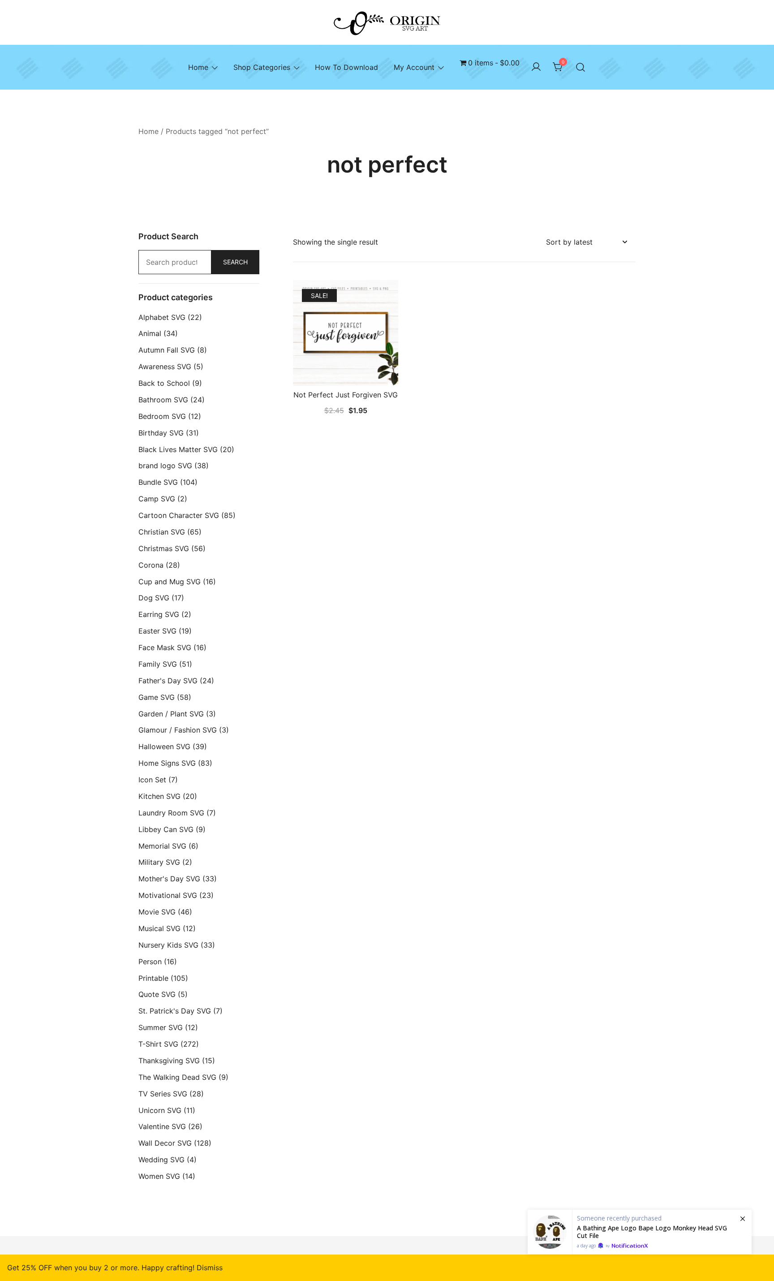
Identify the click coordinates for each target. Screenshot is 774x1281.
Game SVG (156, 697)
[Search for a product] (580, 67)
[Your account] (536, 67)
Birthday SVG (161, 432)
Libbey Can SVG (166, 829)
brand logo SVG (165, 465)
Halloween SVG (164, 746)
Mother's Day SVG (169, 878)
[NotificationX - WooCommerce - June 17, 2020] (640, 1232)
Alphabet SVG (161, 317)
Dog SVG (153, 597)
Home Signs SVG (167, 763)
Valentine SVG (162, 1126)
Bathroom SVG (163, 399)
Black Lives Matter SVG (178, 449)
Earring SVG (158, 614)
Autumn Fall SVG (166, 349)
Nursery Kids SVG (168, 944)
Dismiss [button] (210, 1267)
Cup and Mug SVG (169, 581)
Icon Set (152, 779)
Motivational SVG (167, 895)
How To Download (346, 67)
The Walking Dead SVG (177, 1077)
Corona (150, 565)
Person (150, 961)
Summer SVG (160, 1027)
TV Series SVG (162, 1093)
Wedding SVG (161, 1159)
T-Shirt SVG (158, 1043)
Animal (149, 333)
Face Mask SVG (164, 647)
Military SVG (159, 862)
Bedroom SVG (162, 416)
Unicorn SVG (159, 1110)
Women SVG (159, 1176)
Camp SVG (156, 498)
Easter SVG (157, 630)
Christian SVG (161, 531)
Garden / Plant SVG (171, 713)
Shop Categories (261, 67)
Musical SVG (159, 928)
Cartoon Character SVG (178, 515)
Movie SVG (157, 911)
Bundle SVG (158, 482)
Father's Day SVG (168, 680)
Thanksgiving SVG (169, 1060)
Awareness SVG (164, 366)
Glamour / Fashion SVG (177, 729)
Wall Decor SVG (165, 1143)
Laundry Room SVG (171, 812)
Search (235, 262)
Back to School (164, 383)
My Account (414, 67)
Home (198, 67)
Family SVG (157, 664)
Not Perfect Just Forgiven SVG (345, 394)
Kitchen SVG (159, 796)
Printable (153, 978)
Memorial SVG (162, 845)
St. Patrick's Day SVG (174, 1010)
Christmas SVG (163, 548)
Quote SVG (157, 994)
